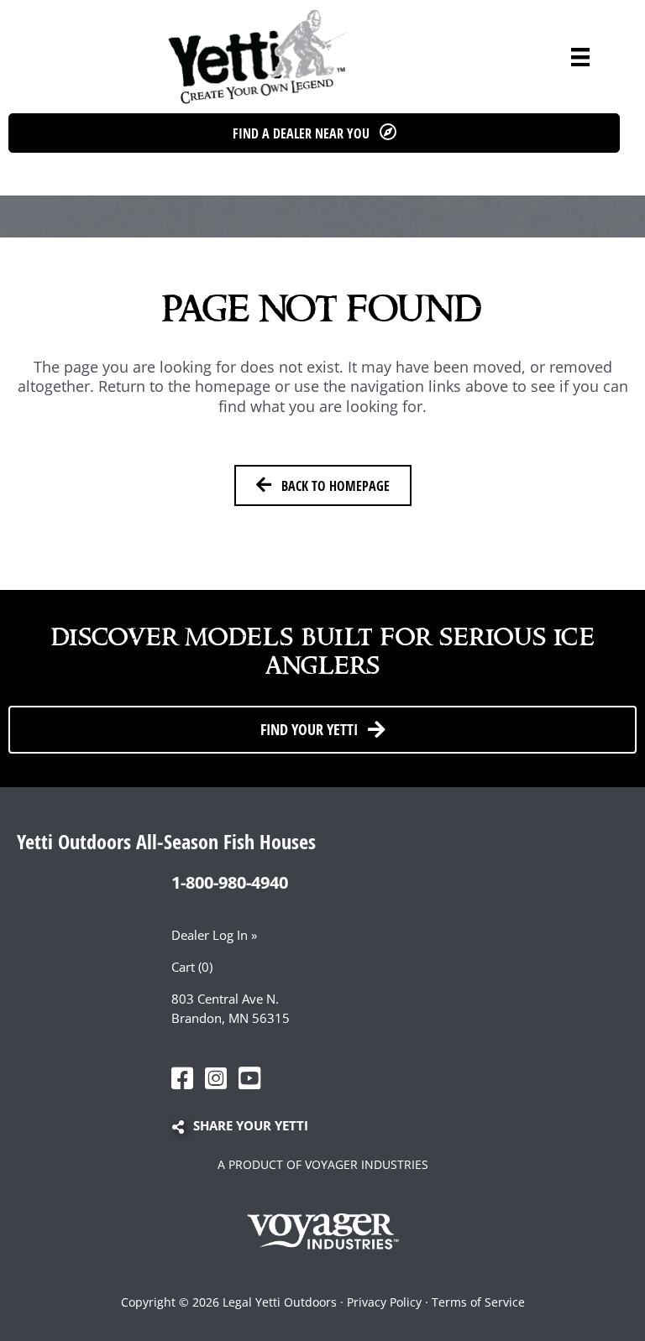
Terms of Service (478, 1302)
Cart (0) (191, 966)
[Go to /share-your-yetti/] (330, 1127)
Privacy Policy (384, 1302)
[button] (314, 133)
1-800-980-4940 (229, 882)
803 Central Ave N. (225, 998)
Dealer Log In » (214, 934)
